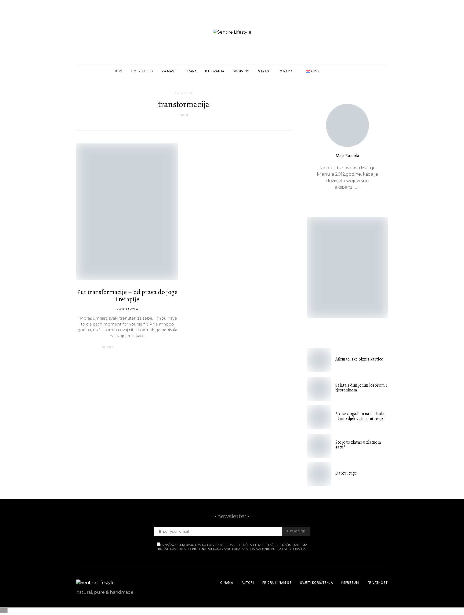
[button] (386, 71)
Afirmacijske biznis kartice (359, 359)
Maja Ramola (127, 309)
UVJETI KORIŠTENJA (316, 583)
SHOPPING (241, 71)
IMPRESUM (350, 583)
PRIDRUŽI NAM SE (276, 583)
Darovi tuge (346, 473)
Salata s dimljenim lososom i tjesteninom (361, 387)
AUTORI (248, 583)
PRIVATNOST (378, 583)
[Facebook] (372, 71)
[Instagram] (378, 71)
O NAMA (286, 71)
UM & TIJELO (142, 71)
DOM (119, 71)
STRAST (264, 71)
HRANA (191, 71)
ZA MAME (169, 71)
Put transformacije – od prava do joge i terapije (127, 295)
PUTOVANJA (214, 71)
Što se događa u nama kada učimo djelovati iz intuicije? (360, 416)
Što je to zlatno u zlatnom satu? (358, 444)
